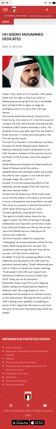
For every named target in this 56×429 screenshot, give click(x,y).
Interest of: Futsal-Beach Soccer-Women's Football (26, 353)
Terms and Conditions (16, 381)
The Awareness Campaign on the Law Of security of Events (25, 368)
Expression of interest (16, 373)
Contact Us (11, 377)
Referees (9, 359)
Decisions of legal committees (20, 362)
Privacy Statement (14, 385)
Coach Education (13, 347)
